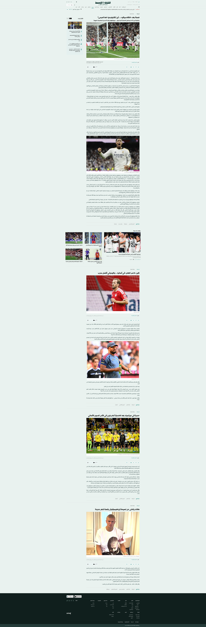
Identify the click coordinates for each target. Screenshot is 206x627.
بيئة (106, 606)
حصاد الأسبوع (131, 614)
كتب (113, 603)
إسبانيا (115, 224)
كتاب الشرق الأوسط (124, 606)
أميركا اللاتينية (131, 609)
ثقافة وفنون (110, 7)
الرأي (117, 7)
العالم (119, 7)
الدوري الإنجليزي (114, 589)
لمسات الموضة (92, 606)
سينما (113, 606)
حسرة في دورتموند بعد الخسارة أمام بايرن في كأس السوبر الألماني (113, 415)
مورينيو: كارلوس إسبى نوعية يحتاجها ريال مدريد (129, 254)
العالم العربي (138, 603)
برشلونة (125, 224)
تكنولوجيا (101, 7)
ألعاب (79, 7)
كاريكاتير (126, 604)
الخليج (137, 604)
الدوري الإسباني (131, 224)
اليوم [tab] (70, 18)
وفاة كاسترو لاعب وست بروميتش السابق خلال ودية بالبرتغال (74, 32)
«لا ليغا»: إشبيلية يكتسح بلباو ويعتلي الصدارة (75, 36)
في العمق (89, 7)
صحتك (106, 603)
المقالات (126, 603)
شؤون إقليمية (137, 609)
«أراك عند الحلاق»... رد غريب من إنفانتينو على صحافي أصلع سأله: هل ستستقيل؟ (74, 50)
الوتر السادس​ (112, 604)
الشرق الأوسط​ (124, 7)
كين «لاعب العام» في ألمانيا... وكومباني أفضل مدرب (118, 273)
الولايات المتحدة (131, 603)
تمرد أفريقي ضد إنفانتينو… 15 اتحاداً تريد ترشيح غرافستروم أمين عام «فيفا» (74, 45)
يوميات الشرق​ (97, 7)
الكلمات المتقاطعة (111, 614)
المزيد (76, 7)
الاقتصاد (114, 7)
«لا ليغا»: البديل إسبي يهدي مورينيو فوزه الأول (74, 245)
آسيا (132, 606)
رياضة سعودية (137, 614)
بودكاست (82, 7)
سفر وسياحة (92, 604)
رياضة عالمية (132, 13)
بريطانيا (108, 589)
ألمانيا (116, 404)
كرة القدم (128, 404)
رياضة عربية (137, 616)
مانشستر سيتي (122, 589)
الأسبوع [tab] (68, 18)
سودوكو (113, 616)
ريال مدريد (120, 224)
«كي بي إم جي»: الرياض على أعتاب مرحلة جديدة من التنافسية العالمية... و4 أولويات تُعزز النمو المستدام (117, 9)
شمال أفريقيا (136, 606)
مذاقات (93, 603)
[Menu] (138, 7)
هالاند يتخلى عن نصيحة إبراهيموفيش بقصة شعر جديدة (117, 509)
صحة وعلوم (105, 7)
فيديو (86, 7)
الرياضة (93, 7)
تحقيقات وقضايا (131, 616)
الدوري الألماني (122, 404)
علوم (106, 604)
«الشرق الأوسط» (134, 62)
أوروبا (132, 604)
